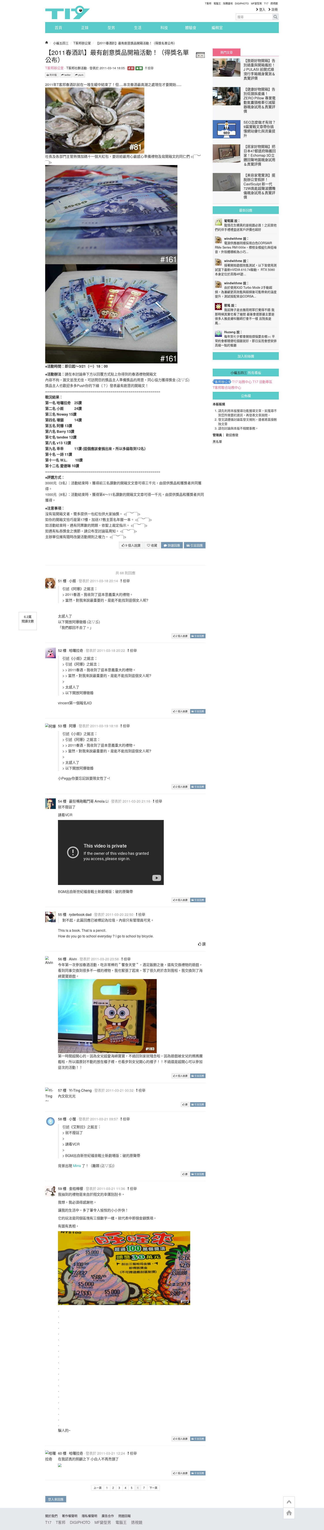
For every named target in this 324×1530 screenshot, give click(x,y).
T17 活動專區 (262, 381)
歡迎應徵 (232, 435)
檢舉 (150, 68)
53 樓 (62, 725)
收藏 (153, 545)
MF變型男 (256, 3)
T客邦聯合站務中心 (227, 387)
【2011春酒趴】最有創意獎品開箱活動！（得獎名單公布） (136, 43)
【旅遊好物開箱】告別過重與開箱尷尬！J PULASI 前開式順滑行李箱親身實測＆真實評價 (259, 69)
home (288, 1513)
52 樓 (62, 650)
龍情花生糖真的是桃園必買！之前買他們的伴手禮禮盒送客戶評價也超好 (246, 227)
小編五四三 (61, 43)
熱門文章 (226, 52)
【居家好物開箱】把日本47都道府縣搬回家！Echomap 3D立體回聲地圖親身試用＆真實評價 (260, 155)
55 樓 (62, 914)
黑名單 (217, 441)
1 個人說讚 (181, 711)
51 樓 (62, 580)
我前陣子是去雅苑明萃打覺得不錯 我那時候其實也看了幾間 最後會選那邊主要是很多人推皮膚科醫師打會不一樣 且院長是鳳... (244, 316)
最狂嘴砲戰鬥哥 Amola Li (88, 801)
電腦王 (217, 3)
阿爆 (72, 725)
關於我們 (51, 1515)
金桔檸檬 (76, 1188)
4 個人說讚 (181, 1075)
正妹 (85, 27)
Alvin (73, 958)
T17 (67, 12)
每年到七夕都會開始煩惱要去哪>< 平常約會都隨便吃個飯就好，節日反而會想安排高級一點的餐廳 (246, 340)
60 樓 (62, 1453)
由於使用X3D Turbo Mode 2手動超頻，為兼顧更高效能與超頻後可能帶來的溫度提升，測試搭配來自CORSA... (246, 291)
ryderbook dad (80, 914)
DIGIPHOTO (242, 3)
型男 (111, 27)
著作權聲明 (69, 1515)
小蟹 (72, 1118)
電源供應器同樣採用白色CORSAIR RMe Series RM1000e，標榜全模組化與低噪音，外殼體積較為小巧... (246, 247)
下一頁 (153, 1487)
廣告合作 (108, 1515)
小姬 (72, 580)
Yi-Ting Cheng (80, 1090)
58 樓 (62, 1118)
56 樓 (62, 958)
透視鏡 (274, 3)
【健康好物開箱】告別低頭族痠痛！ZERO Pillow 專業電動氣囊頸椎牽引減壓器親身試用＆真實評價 (260, 100)
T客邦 (208, 3)
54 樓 (62, 801)
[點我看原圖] (94, 120)
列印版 (53, 74)
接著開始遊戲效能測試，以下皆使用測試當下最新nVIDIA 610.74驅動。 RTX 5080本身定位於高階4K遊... (246, 269)
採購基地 (228, 3)
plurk (80, 74)
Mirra (77, 1165)
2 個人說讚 (181, 636)
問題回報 (124, 1515)
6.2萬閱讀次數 (28, 618)
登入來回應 (55, 1499)
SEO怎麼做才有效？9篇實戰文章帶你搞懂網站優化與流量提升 (260, 129)
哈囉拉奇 (76, 650)
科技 (164, 27)
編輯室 (217, 27)
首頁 (58, 27)
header (288, 1502)
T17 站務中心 (242, 381)
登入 (261, 9)
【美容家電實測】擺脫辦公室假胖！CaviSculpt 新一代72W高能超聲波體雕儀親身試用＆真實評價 (260, 186)
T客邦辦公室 (82, 43)
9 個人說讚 (132, 545)
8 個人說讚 (181, 900)
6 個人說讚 (181, 1438)
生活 (138, 27)
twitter (67, 74)
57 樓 (62, 1090)
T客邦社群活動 (76, 68)
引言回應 (196, 545)
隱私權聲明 (89, 1515)
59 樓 (62, 1188)
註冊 (274, 9)
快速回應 (173, 545)
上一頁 (98, 1487)
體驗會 (190, 27)
